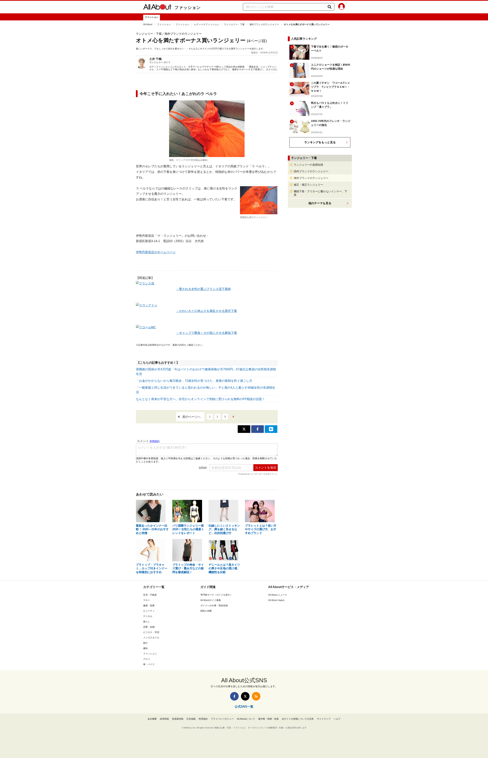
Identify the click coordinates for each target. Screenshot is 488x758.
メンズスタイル (151, 637)
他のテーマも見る (319, 203)
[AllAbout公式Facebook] (234, 696)
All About (147, 24)
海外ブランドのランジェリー (264, 24)
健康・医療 (149, 605)
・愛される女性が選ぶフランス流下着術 (203, 289)
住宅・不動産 (150, 595)
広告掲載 (191, 719)
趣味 (145, 648)
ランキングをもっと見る (320, 142)
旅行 (145, 643)
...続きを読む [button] (271, 69)
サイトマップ (324, 719)
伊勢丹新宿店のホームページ (156, 252)
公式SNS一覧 (244, 706)
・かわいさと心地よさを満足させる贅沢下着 (206, 311)
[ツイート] (244, 429)
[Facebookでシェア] (257, 429)
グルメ (146, 659)
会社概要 (152, 719)
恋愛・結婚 (149, 627)
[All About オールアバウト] (157, 7)
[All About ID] (341, 7)
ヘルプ (337, 719)
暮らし (146, 621)
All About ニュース (277, 595)
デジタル (147, 616)
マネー (146, 600)
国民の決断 (206, 611)
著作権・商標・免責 (268, 719)
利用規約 (203, 719)
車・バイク (149, 664)
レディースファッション (206, 24)
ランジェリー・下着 (234, 24)
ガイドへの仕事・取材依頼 (214, 605)
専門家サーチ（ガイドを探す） (216, 595)
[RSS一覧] (256, 696)
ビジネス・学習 (151, 632)
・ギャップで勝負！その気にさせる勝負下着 (206, 332)
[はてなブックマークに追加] (271, 429)
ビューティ (149, 611)
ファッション (187, 7)
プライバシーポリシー (222, 719)
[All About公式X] (245, 696)
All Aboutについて (246, 719)
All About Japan (276, 600)
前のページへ (191, 416)
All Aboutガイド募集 (210, 600)
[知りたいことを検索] (329, 7)
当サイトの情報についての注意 (298, 719)
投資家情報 (177, 719)
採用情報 (164, 719)
